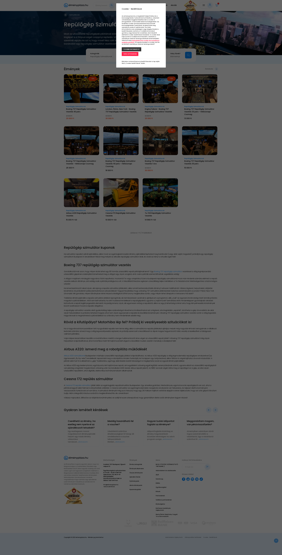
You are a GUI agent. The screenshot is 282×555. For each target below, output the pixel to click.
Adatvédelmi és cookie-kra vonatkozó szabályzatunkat (140, 41)
